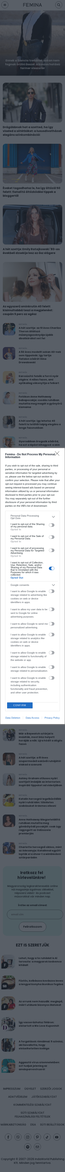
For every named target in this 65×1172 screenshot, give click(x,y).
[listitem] (32, 516)
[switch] (51, 525)
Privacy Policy (52, 717)
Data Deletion (12, 717)
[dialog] (32, 586)
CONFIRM (19, 705)
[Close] (58, 454)
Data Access (32, 717)
